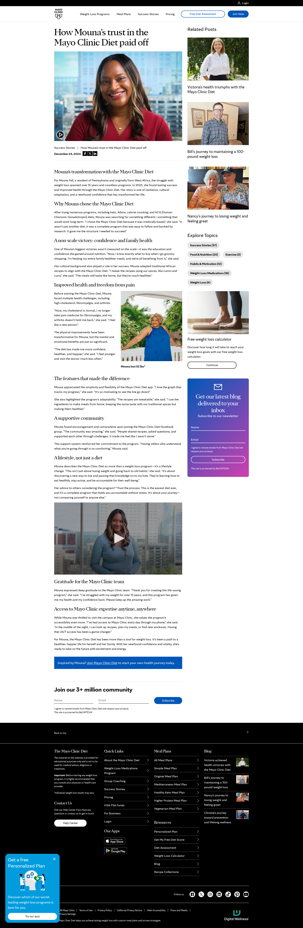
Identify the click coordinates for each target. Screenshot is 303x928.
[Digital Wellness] (236, 915)
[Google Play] (126, 850)
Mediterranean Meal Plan (170, 784)
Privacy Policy (105, 910)
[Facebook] (191, 894)
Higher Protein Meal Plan (170, 800)
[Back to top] (247, 733)
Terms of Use (86, 910)
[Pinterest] (235, 894)
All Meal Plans (163, 760)
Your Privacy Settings (65, 914)
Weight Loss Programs (95, 14)
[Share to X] (89, 153)
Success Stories (148, 14)
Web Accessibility (156, 910)
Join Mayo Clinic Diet (102, 663)
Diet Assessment (165, 847)
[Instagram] (209, 894)
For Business (112, 813)
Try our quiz (32, 916)
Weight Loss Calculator (169, 855)
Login (107, 821)
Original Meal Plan (166, 776)
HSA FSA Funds (114, 805)
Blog (157, 864)
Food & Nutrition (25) (204, 254)
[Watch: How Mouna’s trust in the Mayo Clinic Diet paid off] (118, 96)
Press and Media (178, 910)
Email (102, 700)
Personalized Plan (165, 831)
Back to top (60, 733)
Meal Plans (124, 14)
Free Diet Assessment (203, 14)
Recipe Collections (166, 872)
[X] (200, 894)
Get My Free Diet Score (169, 839)
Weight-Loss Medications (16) (209, 273)
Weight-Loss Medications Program (121, 770)
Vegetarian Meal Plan (168, 808)
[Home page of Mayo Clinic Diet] (57, 14)
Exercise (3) (233, 254)
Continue (212, 365)
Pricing (170, 14)
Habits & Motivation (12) (206, 264)
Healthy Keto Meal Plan (169, 792)
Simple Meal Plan (165, 768)
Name (58, 700)
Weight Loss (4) (200, 282)
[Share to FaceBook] (85, 153)
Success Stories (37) (203, 245)
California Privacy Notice (129, 910)
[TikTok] (227, 894)
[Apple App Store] (126, 840)
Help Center (70, 823)
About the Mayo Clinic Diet (121, 760)
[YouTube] (244, 894)
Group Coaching (115, 781)
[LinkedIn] (218, 894)
